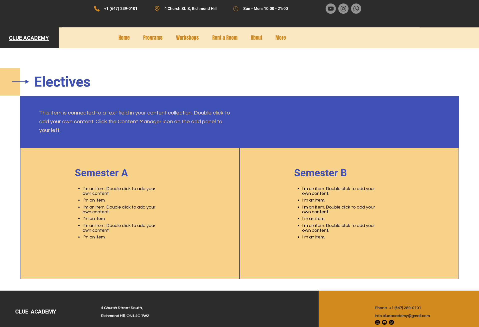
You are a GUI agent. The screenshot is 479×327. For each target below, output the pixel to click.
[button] (259, 37)
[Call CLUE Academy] (96, 8)
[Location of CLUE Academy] (157, 8)
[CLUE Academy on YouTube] (331, 8)
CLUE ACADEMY (36, 312)
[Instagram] (377, 322)
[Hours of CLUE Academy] (235, 8)
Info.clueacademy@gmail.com (402, 316)
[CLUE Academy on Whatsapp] (356, 8)
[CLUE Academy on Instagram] (343, 8)
